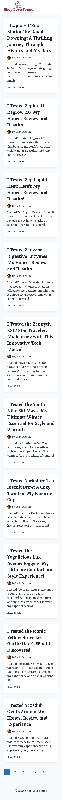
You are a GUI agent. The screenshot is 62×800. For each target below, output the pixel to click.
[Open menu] (55, 7)
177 (36, 772)
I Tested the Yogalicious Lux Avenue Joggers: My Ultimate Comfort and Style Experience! (30, 563)
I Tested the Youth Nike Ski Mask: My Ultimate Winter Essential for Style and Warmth (31, 417)
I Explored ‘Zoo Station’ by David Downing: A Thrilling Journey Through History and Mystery (29, 38)
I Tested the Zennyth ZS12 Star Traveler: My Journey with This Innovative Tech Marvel (30, 336)
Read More (15, 87)
